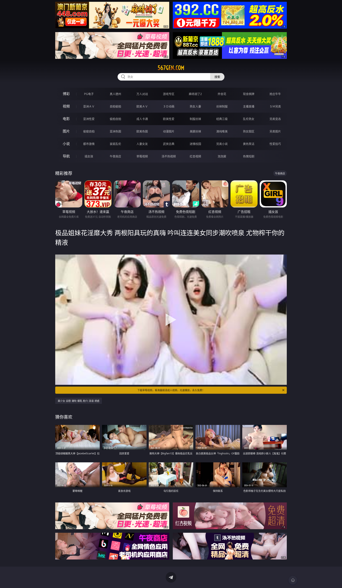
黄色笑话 (248, 144)
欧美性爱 (168, 119)
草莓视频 (142, 156)
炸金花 (222, 94)
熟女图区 (248, 131)
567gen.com (171, 67)
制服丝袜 (195, 119)
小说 (66, 143)
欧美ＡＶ (142, 106)
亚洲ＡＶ (89, 106)
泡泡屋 (222, 156)
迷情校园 (195, 144)
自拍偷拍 (115, 106)
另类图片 (275, 131)
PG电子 (89, 94)
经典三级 (222, 119)
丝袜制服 (222, 106)
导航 (66, 156)
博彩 (66, 93)
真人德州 (115, 94)
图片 (66, 131)
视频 (66, 106)
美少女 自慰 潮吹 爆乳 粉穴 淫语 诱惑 (78, 400)
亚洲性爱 (89, 119)
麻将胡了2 (195, 94)
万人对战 (142, 94)
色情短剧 (248, 156)
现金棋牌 (248, 94)
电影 (66, 118)
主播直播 (248, 106)
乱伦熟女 (248, 119)
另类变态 (275, 119)
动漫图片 (168, 131)
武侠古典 (168, 144)
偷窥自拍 (89, 131)
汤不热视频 (169, 156)
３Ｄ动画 (168, 106)
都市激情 (89, 144)
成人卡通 (142, 119)
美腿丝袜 (195, 131)
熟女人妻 (195, 106)
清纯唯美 (222, 131)
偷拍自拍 (115, 119)
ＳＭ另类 (275, 106)
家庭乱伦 (115, 144)
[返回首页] (293, 580)
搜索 (217, 77)
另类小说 (222, 144)
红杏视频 (195, 156)
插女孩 (89, 156)
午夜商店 (115, 156)
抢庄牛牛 (275, 94)
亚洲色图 (115, 131)
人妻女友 (142, 144)
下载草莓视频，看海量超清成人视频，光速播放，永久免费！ (171, 390)
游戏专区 (168, 94)
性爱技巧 (275, 144)
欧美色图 (142, 131)
